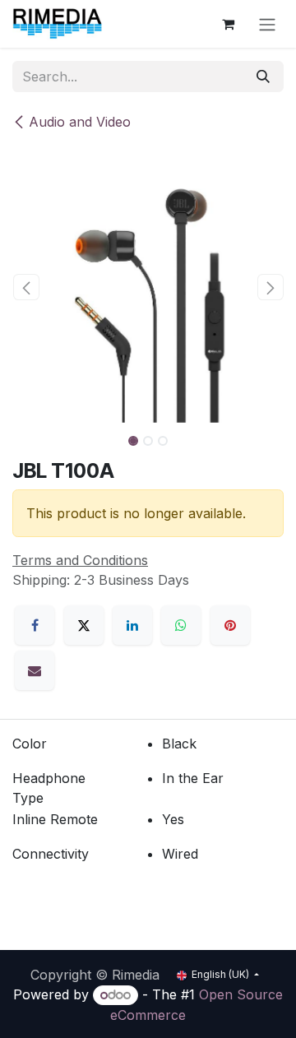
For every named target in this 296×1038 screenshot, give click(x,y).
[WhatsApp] (181, 625)
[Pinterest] (230, 625)
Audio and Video (80, 122)
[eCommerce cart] (227, 23)
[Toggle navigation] (267, 24)
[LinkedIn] (132, 625)
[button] (25, 287)
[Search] (263, 76)
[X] (84, 625)
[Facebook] (34, 625)
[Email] (34, 670)
